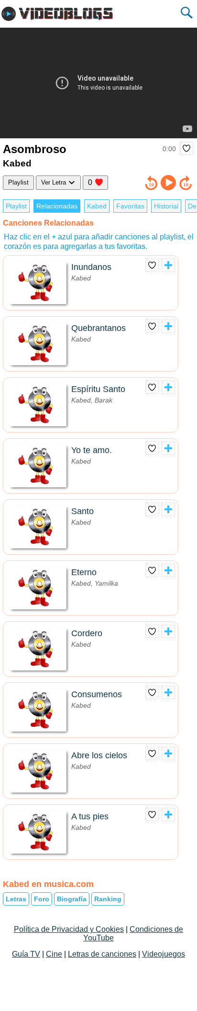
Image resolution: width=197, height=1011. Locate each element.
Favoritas (130, 206)
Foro (41, 899)
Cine (54, 954)
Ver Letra (54, 182)
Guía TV (26, 954)
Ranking (107, 899)
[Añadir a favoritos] (186, 148)
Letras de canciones (102, 954)
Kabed (97, 206)
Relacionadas (56, 206)
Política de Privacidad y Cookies (69, 929)
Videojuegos (163, 954)
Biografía (72, 899)
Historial (166, 206)
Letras (16, 899)
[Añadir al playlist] (168, 265)
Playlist (18, 182)
